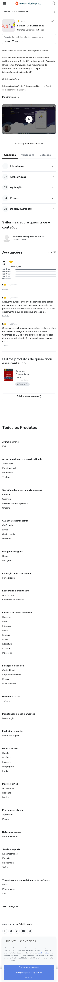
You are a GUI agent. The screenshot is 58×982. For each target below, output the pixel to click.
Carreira (6, 494)
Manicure (6, 762)
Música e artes (10, 783)
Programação (8, 889)
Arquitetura (8, 595)
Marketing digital (10, 735)
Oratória (6, 507)
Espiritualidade (9, 468)
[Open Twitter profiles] (11, 931)
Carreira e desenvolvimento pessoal (22, 490)
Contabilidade (9, 670)
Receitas (6, 538)
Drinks (5, 529)
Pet (4, 446)
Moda (5, 771)
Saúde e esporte (11, 849)
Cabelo (5, 753)
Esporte (6, 858)
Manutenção (8, 718)
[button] (26, 166)
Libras (5, 639)
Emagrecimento (10, 853)
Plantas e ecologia (12, 810)
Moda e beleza (10, 748)
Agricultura (7, 814)
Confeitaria (7, 525)
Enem (5, 630)
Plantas (6, 819)
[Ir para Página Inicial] (28, 3)
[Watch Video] (29, 119)
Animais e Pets (10, 441)
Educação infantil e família (16, 573)
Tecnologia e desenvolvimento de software (26, 880)
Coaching (6, 499)
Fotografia (7, 560)
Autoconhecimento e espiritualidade (22, 459)
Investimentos (9, 683)
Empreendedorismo (12, 674)
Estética (6, 757)
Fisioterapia (8, 862)
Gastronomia (8, 534)
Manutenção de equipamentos (18, 713)
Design (5, 556)
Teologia (6, 477)
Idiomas (6, 635)
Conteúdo (10, 155)
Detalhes (45, 155)
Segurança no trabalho (13, 599)
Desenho (6, 792)
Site (4, 893)
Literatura (7, 643)
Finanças (6, 679)
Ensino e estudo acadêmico (17, 612)
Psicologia (7, 652)
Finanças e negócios (13, 665)
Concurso (6, 617)
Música (5, 797)
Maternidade (8, 577)
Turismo (6, 701)
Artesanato (8, 788)
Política (6, 648)
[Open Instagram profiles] (29, 931)
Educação (7, 626)
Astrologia (7, 463)
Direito (5, 621)
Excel (5, 884)
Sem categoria (10, 906)
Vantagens (27, 155)
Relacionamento (10, 836)
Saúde (5, 867)
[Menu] (4, 3)
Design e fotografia (13, 551)
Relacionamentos (11, 832)
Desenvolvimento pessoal (15, 503)
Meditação (7, 472)
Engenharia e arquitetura (15, 590)
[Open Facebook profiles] (5, 931)
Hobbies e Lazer (11, 696)
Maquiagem (8, 766)
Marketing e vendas (13, 731)
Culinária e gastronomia (15, 520)
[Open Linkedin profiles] (17, 931)
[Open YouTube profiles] (23, 931)
